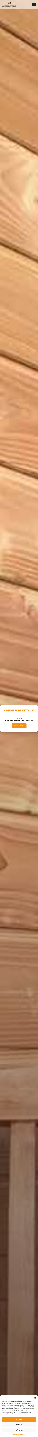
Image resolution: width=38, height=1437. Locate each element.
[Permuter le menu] (34, 4)
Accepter (19, 1419)
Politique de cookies (18, 1434)
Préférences (19, 1430)
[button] (35, 1398)
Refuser (19, 1425)
